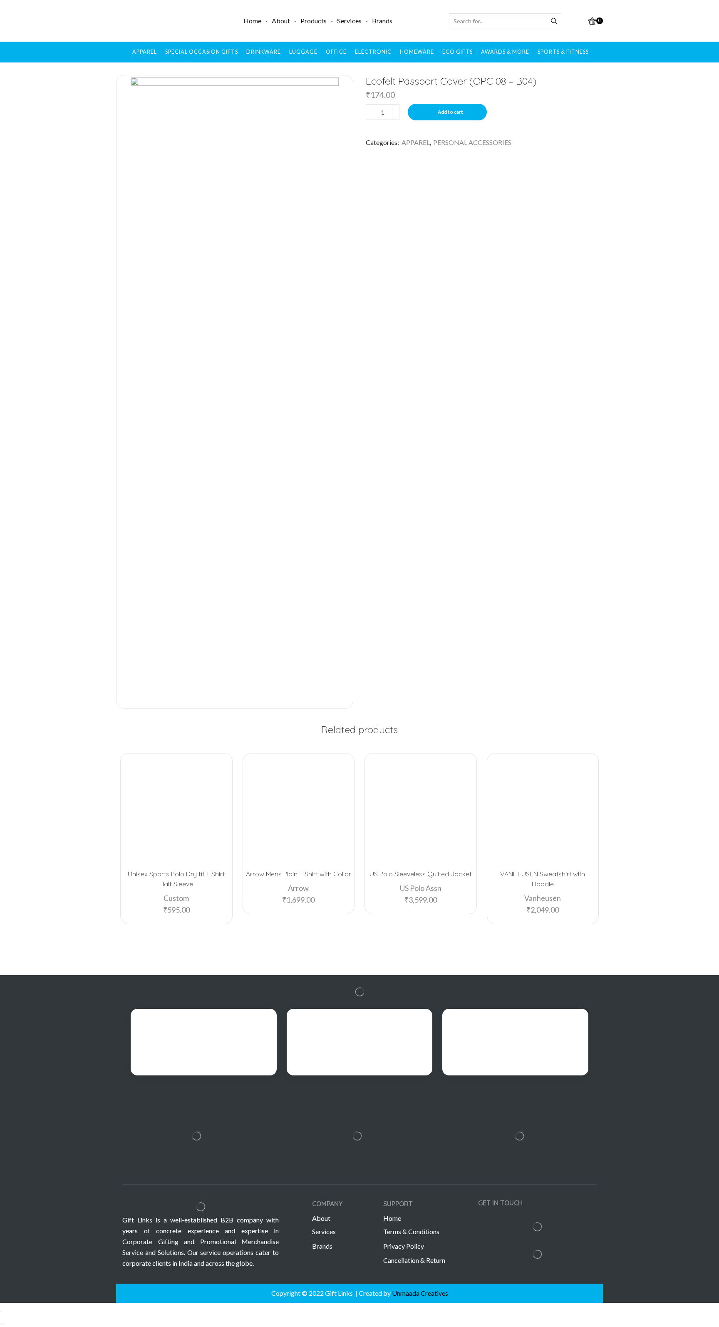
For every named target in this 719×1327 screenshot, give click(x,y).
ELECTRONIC (373, 52)
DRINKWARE (263, 52)
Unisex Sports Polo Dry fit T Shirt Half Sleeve (176, 879)
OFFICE (336, 52)
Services (349, 21)
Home (252, 21)
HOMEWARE (417, 52)
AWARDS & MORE (505, 52)
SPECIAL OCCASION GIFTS (201, 52)
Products (313, 21)
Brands (382, 21)
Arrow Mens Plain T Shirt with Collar (298, 874)
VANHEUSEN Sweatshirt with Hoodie (542, 879)
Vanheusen (542, 898)
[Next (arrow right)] (4, 1324)
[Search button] (554, 21)
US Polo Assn (420, 888)
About (281, 21)
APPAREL (144, 52)
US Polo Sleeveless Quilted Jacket (420, 874)
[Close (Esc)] (1, 1311)
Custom (176, 898)
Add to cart (450, 112)
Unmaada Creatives (420, 1293)
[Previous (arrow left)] (1, 1324)
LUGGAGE (303, 52)
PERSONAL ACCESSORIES (472, 142)
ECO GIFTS (457, 52)
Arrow (298, 888)
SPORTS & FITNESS (563, 52)
